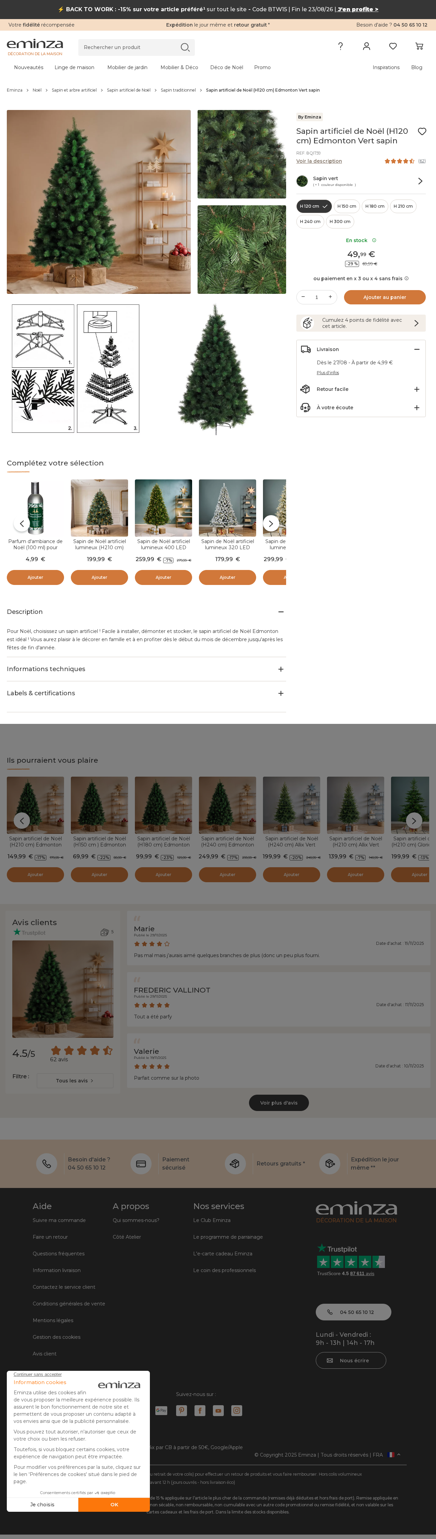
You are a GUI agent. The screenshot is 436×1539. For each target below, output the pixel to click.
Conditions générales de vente (69, 1304)
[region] (218, 90)
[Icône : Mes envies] (422, 131)
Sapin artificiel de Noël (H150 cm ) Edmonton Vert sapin (99, 845)
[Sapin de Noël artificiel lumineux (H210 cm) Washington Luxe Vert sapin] (99, 508)
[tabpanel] (166, 67)
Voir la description (319, 161)
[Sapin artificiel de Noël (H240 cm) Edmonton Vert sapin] (227, 805)
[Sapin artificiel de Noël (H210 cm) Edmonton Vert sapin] (35, 805)
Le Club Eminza (212, 1220)
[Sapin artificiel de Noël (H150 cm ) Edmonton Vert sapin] (99, 805)
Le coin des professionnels (224, 1270)
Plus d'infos (328, 372)
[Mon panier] (419, 48)
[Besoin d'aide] (340, 48)
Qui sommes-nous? (136, 1220)
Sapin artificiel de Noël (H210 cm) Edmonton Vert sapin (35, 845)
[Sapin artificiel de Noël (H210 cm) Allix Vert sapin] (355, 805)
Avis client (45, 1354)
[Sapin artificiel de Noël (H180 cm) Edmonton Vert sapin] (163, 805)
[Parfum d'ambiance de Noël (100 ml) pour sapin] (35, 508)
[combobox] (75, 1081)
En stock (358, 240)
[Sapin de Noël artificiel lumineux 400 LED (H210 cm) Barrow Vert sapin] (163, 508)
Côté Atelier (127, 1237)
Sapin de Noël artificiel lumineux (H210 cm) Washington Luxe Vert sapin (99, 550)
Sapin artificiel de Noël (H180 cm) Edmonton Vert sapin (163, 845)
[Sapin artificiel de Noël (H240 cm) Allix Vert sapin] (291, 805)
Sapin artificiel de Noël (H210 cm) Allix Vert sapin (355, 845)
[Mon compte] (366, 48)
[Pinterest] (181, 1410)
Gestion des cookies (56, 1337)
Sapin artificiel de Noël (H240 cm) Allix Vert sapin (291, 845)
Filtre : (20, 1076)
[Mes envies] (393, 48)
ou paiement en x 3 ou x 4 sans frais (358, 278)
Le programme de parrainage (228, 1237)
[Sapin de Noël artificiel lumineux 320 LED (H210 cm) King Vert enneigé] (227, 508)
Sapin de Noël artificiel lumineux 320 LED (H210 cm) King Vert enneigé (227, 550)
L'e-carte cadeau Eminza (222, 1254)
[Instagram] (236, 1410)
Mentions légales (53, 1320)
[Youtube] (218, 1410)
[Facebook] (199, 1410)
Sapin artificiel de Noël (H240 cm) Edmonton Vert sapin (227, 845)
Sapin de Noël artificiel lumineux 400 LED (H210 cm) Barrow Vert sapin (163, 550)
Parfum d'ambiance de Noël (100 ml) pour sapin (35, 547)
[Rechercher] (185, 47)
